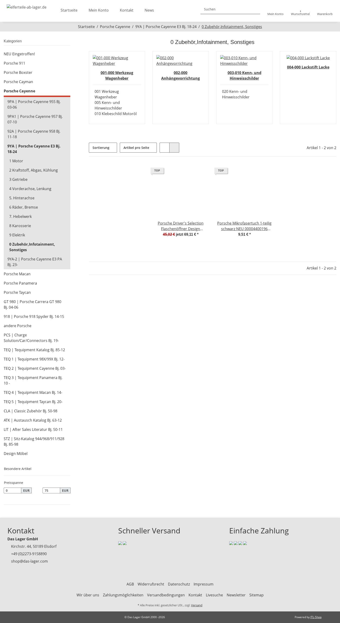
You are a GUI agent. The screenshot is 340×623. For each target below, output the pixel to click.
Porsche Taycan (17, 292)
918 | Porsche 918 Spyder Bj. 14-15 (34, 316)
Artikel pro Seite (136, 147)
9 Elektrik (17, 235)
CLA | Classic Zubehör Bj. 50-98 (30, 410)
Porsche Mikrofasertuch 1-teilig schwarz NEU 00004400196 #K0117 (244, 226)
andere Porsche (17, 325)
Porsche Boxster (18, 72)
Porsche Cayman (18, 81)
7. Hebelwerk (20, 216)
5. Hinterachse (21, 197)
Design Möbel (16, 453)
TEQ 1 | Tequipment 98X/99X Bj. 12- (34, 359)
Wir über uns (88, 595)
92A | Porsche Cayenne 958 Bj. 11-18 (33, 134)
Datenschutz (179, 584)
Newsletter (236, 595)
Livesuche (214, 595)
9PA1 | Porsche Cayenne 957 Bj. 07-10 (35, 119)
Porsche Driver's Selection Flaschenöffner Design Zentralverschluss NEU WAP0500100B (181, 226)
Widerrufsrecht (151, 584)
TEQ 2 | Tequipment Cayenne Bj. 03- (35, 368)
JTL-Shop (315, 617)
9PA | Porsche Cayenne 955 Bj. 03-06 (34, 104)
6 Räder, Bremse (23, 207)
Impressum (203, 584)
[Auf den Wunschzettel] (201, 172)
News (149, 10)
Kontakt (126, 10)
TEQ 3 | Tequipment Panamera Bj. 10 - (33, 380)
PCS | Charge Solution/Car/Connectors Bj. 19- (31, 337)
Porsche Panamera (20, 283)
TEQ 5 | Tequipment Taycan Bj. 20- (33, 401)
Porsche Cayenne (19, 91)
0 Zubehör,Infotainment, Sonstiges (32, 247)
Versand (196, 605)
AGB (130, 584)
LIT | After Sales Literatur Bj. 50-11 (33, 429)
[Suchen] (254, 9)
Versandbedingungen (166, 595)
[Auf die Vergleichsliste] (189, 172)
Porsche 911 (14, 63)
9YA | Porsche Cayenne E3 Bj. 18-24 (34, 149)
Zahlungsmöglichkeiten (123, 595)
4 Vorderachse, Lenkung (30, 188)
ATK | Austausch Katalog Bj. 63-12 (33, 420)
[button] (275, 11)
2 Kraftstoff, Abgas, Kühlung (33, 170)
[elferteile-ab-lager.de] (26, 6)
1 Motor (16, 160)
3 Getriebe (18, 179)
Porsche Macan (17, 273)
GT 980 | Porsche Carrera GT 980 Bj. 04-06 (32, 304)
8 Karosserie (20, 225)
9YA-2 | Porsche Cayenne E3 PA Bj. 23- (34, 262)
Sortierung (101, 147)
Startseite (69, 10)
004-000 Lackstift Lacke (308, 67)
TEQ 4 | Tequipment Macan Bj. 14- (33, 392)
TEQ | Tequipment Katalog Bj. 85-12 (34, 349)
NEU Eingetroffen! (19, 53)
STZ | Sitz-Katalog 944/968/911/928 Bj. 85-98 (34, 441)
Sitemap (256, 595)
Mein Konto (99, 10)
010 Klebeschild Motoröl (116, 113)
